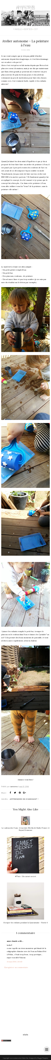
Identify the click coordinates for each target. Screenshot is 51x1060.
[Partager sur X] (15, 793)
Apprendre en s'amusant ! (24, 799)
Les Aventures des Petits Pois (19, 1058)
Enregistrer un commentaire (16, 967)
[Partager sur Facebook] (10, 793)
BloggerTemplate (42, 1058)
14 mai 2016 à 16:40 (14, 962)
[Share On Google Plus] (24, 793)
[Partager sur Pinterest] (20, 793)
